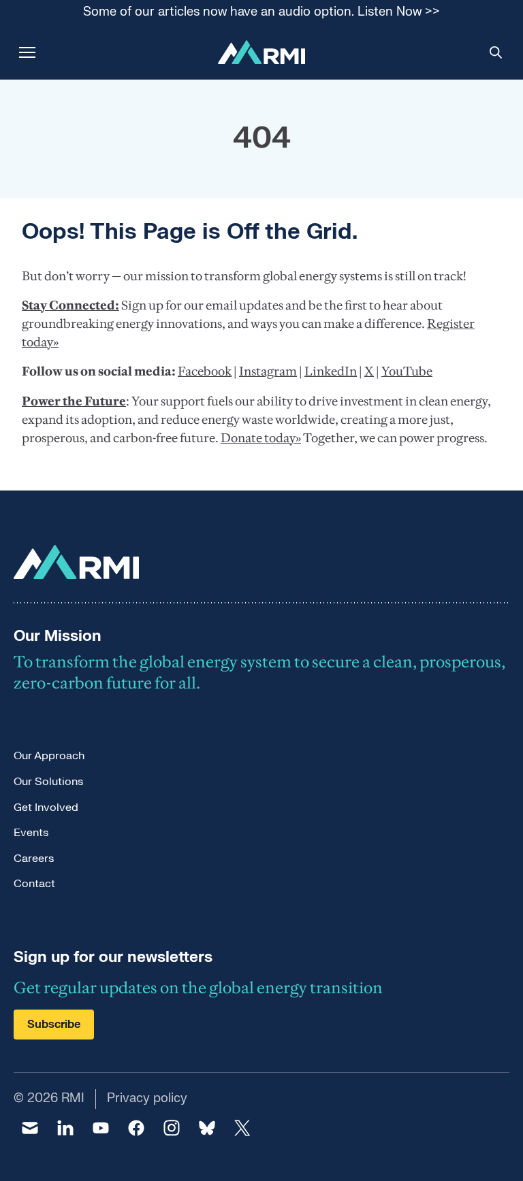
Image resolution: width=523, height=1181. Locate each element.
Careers (34, 858)
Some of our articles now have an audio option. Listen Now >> (261, 12)
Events (31, 832)
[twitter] (242, 1128)
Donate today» (261, 438)
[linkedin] (65, 1128)
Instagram (268, 371)
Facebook (205, 371)
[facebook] (136, 1128)
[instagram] (171, 1128)
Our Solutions (48, 781)
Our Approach (49, 756)
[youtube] (100, 1128)
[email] (30, 1128)
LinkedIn (330, 371)
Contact (34, 884)
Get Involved (46, 807)
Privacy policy (147, 1098)
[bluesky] (207, 1128)
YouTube (406, 371)
